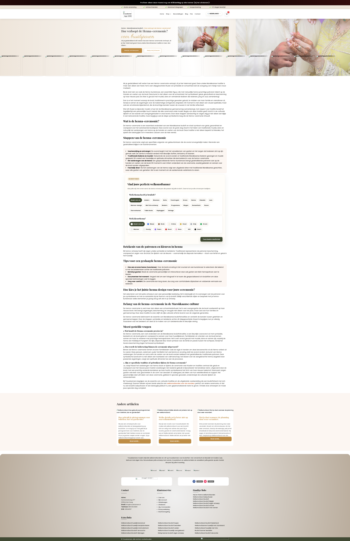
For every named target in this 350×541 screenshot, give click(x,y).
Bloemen (156, 200)
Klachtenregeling (164, 512)
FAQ (191, 14)
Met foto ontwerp (152, 205)
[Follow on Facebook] (194, 481)
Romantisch (196, 205)
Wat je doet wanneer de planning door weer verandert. (214, 418)
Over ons (161, 497)
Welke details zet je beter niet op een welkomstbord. (173, 418)
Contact (198, 14)
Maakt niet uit (135, 200)
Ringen (185, 205)
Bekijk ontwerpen (132, 50)
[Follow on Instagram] (205, 481)
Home (162, 14)
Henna (193, 200)
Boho (165, 200)
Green (185, 200)
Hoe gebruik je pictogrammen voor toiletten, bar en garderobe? (134, 418)
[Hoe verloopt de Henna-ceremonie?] (203, 39)
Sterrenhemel (136, 210)
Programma (175, 205)
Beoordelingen (178, 14)
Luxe (210, 200)
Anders (146, 200)
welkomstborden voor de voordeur (181, 383)
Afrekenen (161, 505)
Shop (167, 14)
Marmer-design (136, 205)
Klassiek (202, 200)
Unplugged (160, 210)
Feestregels (175, 200)
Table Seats (148, 210)
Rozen (206, 205)
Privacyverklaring (164, 509)
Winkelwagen (162, 502)
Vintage (171, 210)
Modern (164, 205)
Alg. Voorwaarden (164, 507)
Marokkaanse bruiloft (135, 28)
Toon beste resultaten (211, 239)
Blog (186, 14)
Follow (200, 481)
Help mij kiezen (153, 50)
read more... (134, 441)
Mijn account (162, 500)
